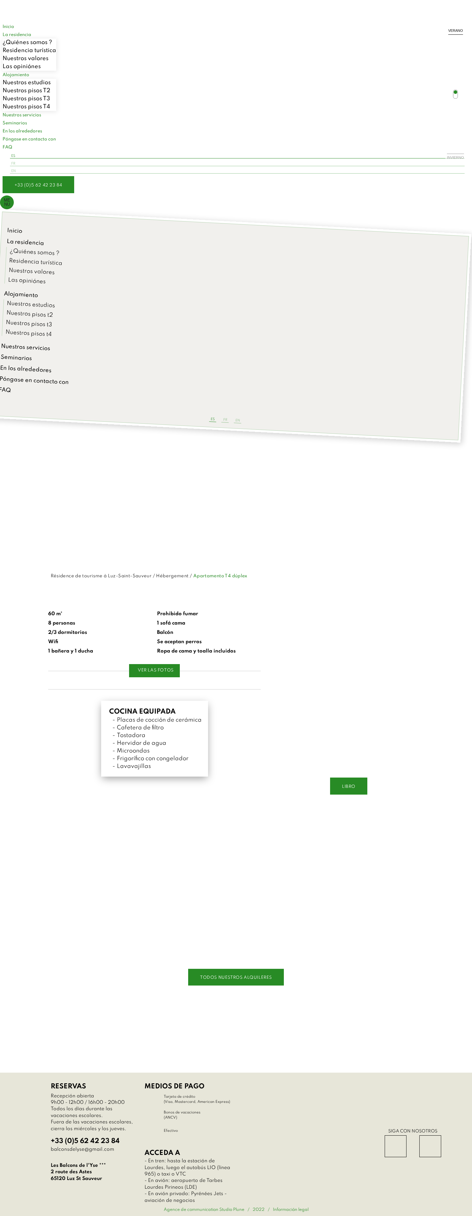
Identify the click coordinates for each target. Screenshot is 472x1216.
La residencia (17, 34)
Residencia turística (29, 50)
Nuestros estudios (27, 83)
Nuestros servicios (22, 115)
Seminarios (16, 357)
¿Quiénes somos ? (27, 42)
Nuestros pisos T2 (26, 91)
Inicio (14, 231)
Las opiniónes (22, 66)
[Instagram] (430, 1146)
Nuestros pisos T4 (26, 107)
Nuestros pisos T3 (26, 99)
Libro (348, 787)
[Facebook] (395, 1146)
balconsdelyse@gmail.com (82, 1149)
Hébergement (172, 576)
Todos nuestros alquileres (236, 978)
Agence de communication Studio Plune (204, 1210)
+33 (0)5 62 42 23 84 (38, 185)
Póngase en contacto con (29, 139)
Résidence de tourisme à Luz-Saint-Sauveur (101, 576)
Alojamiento (21, 295)
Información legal (291, 1210)
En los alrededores (22, 131)
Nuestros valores (25, 58)
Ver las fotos (156, 670)
